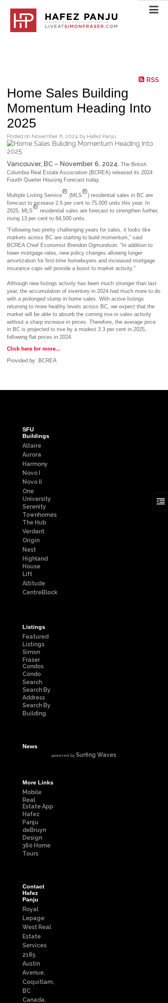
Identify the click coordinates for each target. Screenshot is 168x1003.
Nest (29, 549)
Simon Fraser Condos (33, 659)
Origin (31, 540)
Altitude (33, 583)
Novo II (32, 482)
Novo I (31, 473)
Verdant (33, 531)
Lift (27, 574)
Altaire (31, 445)
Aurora (31, 454)
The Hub (34, 522)
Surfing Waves (96, 755)
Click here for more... (33, 349)
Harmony (35, 464)
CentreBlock (39, 592)
